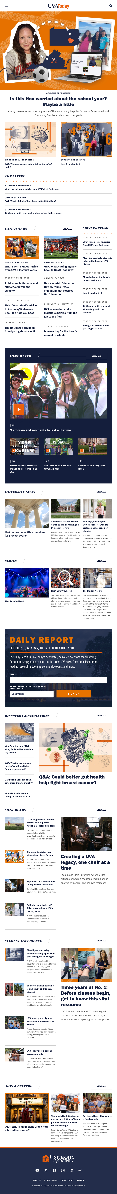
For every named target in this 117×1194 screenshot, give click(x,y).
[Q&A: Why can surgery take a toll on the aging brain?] (30, 139)
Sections (10, 5)
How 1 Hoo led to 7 (70, 163)
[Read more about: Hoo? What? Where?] (65, 578)
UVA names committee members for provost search (25, 533)
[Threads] (80, 1171)
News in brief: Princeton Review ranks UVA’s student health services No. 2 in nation (59, 288)
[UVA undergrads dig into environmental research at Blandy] (14, 1029)
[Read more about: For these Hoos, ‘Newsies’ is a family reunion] (97, 1103)
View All (67, 229)
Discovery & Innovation (19, 160)
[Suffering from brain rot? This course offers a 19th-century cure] (14, 915)
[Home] (58, 6)
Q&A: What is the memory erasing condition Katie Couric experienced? (18, 766)
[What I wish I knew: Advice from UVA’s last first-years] (22, 247)
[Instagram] (63, 1171)
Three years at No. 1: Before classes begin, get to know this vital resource (85, 995)
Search (106, 5)
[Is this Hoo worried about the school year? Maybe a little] (58, 50)
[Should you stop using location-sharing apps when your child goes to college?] (14, 962)
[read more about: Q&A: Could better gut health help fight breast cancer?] (75, 747)
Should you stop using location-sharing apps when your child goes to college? (41, 953)
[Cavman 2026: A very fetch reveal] (92, 446)
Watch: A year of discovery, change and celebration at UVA (23, 468)
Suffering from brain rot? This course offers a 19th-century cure (40, 908)
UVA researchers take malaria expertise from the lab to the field (60, 312)
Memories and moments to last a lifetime (40, 430)
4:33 (13, 461)
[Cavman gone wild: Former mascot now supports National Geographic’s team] (14, 830)
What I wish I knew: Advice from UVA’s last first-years (32, 189)
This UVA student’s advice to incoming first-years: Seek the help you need (21, 309)
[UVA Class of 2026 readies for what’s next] (58, 446)
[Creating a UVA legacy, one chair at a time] (86, 834)
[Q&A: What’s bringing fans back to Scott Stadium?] (61, 247)
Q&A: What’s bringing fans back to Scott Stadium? (30, 201)
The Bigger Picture (92, 590)
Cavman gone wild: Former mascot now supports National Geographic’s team (41, 822)
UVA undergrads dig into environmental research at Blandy (40, 1021)
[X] (46, 1171)
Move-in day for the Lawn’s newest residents (60, 333)
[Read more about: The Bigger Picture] (97, 578)
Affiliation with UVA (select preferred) (29, 687)
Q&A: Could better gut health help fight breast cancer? (72, 780)
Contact (80, 1180)
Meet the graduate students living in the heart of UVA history (97, 261)
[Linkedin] (71, 1171)
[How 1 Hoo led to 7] (86, 139)
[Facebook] (54, 1171)
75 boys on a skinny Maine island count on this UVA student (40, 988)
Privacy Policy (67, 1180)
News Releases (50, 1180)
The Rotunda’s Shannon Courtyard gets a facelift (20, 329)
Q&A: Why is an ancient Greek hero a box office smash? (27, 1128)
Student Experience (58, 93)
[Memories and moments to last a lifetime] (58, 390)
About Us (37, 1180)
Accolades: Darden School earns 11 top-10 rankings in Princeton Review (65, 524)
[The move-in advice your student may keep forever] (14, 861)
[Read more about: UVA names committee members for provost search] (27, 513)
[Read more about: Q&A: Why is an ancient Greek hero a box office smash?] (27, 1108)
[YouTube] (37, 1171)
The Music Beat (14, 601)
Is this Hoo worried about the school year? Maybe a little (58, 101)
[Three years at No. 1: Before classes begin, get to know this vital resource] (86, 965)
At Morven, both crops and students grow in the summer (34, 213)
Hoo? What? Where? (61, 590)
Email (13, 674)
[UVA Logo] (58, 1159)
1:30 (81, 461)
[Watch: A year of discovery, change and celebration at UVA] (24, 446)
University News (16, 197)
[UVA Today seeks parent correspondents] (14, 1060)
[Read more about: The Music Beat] (27, 583)
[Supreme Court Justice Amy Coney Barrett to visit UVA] (14, 888)
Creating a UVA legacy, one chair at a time (85, 862)
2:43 (47, 461)
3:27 (13, 425)
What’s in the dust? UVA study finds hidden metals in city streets (19, 749)
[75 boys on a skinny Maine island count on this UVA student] (14, 996)
